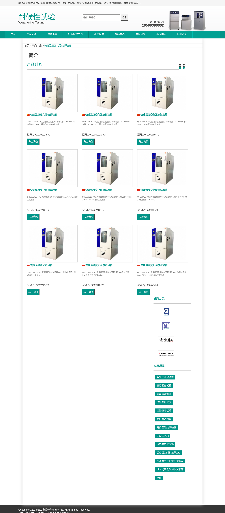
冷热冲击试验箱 (165, 444)
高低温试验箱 (164, 419)
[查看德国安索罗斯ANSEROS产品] (166, 326)
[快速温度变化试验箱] (52, 243)
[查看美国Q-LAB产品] (166, 312)
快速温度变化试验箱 (41, 265)
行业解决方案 (75, 34)
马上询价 (33, 141)
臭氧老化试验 (164, 402)
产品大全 (37, 45)
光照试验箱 (163, 436)
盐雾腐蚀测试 (164, 394)
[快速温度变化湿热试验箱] (52, 93)
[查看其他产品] (166, 340)
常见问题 (140, 34)
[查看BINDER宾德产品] (166, 354)
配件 (159, 478)
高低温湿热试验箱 (166, 427)
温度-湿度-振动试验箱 (168, 452)
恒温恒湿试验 (164, 410)
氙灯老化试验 (164, 385)
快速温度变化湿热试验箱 (43, 114)
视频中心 (120, 34)
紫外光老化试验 (165, 377)
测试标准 (99, 34)
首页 (13, 34)
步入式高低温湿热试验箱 (170, 469)
